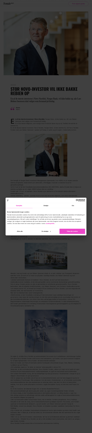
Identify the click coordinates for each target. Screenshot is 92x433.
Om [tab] (73, 205)
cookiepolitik (50, 223)
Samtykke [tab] (19, 205)
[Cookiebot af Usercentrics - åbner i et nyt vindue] (77, 200)
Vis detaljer (45, 231)
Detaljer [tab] (46, 205)
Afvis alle (20, 231)
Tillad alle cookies (72, 231)
